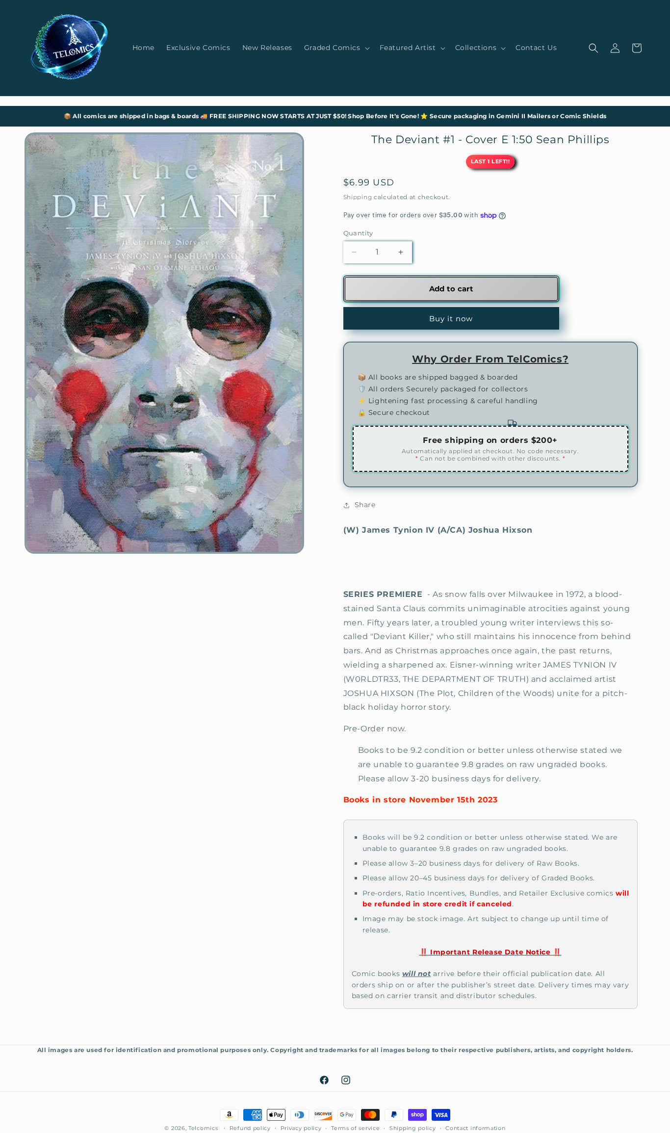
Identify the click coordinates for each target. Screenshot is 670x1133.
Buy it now (451, 318)
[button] (336, 47)
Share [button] (365, 504)
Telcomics (203, 1128)
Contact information (475, 1127)
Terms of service (355, 1127)
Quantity (358, 233)
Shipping (357, 197)
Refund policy (250, 1127)
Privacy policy (301, 1127)
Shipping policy (412, 1127)
